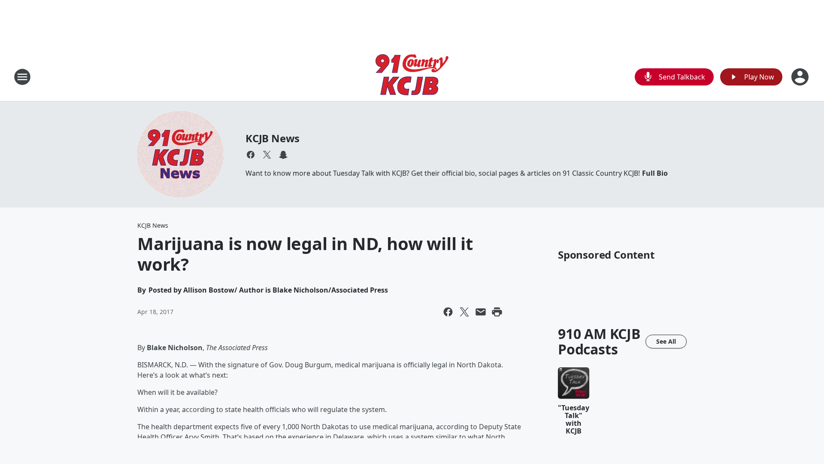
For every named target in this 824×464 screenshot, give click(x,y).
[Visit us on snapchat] (283, 155)
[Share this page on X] (464, 312)
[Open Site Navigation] (22, 76)
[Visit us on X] (267, 155)
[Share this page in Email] (481, 312)
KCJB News (272, 138)
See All (666, 341)
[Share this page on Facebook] (448, 312)
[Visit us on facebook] (250, 155)
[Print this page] (497, 312)
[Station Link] (412, 76)
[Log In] (800, 76)
